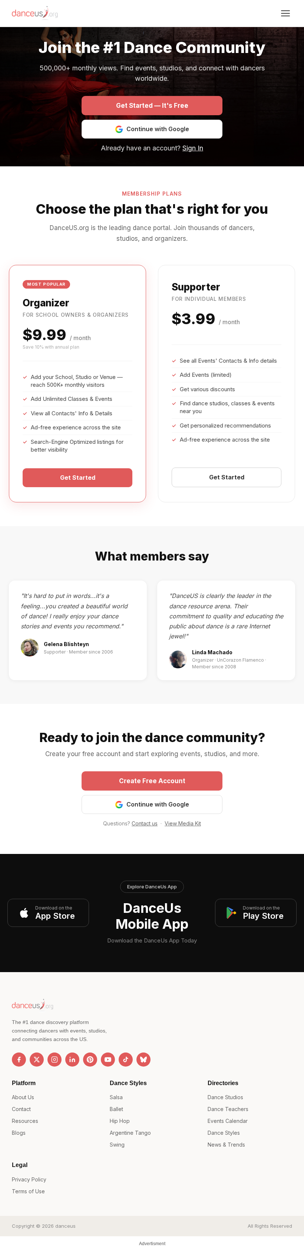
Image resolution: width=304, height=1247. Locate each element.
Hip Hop (120, 1121)
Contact (21, 1109)
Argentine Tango (130, 1133)
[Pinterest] (90, 1060)
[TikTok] (126, 1060)
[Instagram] (54, 1060)
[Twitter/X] (37, 1060)
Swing (117, 1144)
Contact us (145, 823)
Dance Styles (224, 1133)
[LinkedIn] (72, 1060)
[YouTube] (108, 1060)
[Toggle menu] (285, 13)
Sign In (192, 148)
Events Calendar (228, 1121)
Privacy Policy (29, 1179)
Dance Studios (225, 1097)
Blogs (19, 1133)
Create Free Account (152, 781)
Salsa (116, 1097)
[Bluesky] (143, 1060)
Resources (25, 1121)
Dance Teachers (228, 1109)
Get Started (77, 477)
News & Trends (226, 1144)
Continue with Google (157, 129)
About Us (23, 1097)
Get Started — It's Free (152, 105)
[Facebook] (19, 1060)
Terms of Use (28, 1191)
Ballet (116, 1109)
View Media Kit (183, 823)
